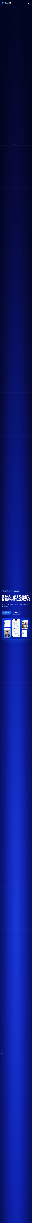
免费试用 (6, 612)
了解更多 (16, 612)
